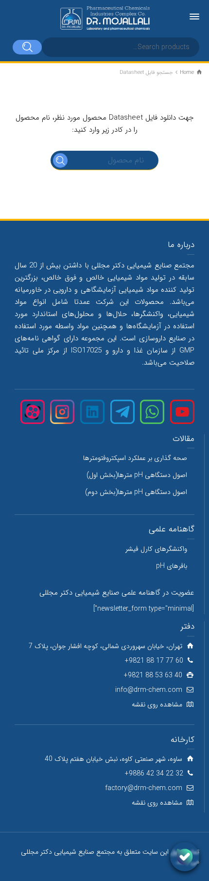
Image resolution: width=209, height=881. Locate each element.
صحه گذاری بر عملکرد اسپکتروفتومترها (135, 458)
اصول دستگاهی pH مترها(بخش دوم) (136, 492)
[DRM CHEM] (104, 18)
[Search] (27, 47)
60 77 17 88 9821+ (154, 660)
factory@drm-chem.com (143, 788)
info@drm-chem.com (148, 690)
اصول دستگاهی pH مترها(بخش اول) (137, 475)
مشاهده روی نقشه (157, 704)
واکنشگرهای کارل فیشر (156, 549)
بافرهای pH (171, 566)
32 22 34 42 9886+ (154, 773)
